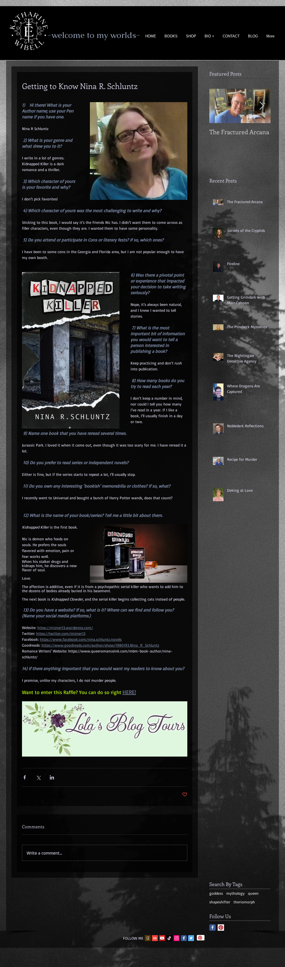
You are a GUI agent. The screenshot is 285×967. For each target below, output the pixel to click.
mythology (235, 893)
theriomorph (244, 901)
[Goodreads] (148, 938)
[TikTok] (169, 938)
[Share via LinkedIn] (52, 777)
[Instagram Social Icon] (177, 938)
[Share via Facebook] (24, 777)
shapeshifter (219, 901)
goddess (216, 893)
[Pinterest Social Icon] (221, 927)
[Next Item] (261, 106)
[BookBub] (155, 938)
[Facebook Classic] (212, 927)
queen (253, 893)
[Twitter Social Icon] (191, 938)
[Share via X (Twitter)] (38, 777)
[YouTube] (162, 938)
